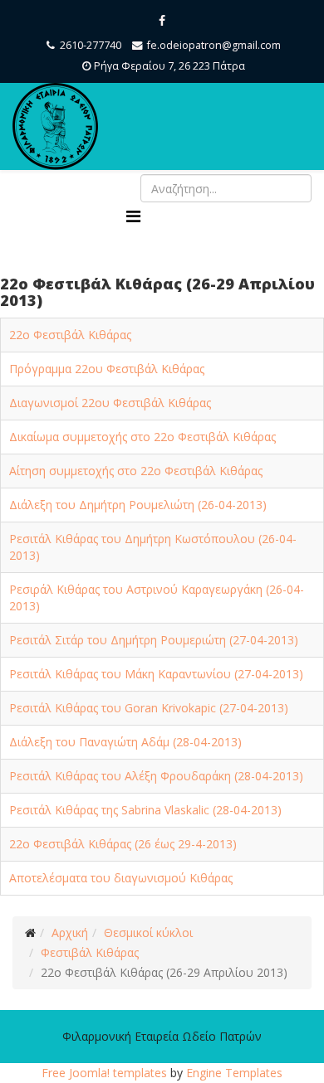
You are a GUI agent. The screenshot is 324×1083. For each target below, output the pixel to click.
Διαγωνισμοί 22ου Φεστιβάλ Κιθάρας (110, 402)
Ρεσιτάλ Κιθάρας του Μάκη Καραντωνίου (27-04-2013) (156, 674)
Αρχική (70, 932)
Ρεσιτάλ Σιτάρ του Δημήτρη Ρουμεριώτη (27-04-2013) (153, 640)
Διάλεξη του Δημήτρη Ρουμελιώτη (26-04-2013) (138, 504)
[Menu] (133, 216)
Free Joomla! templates (104, 1073)
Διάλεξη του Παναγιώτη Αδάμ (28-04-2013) (125, 742)
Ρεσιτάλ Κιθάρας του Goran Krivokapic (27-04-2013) (148, 708)
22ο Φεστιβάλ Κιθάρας (70, 334)
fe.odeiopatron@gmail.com (214, 45)
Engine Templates (234, 1073)
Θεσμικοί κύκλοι (148, 932)
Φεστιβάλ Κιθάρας (90, 952)
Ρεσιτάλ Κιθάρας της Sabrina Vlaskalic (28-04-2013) (145, 810)
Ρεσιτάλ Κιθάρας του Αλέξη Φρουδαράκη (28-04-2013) (156, 776)
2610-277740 (90, 45)
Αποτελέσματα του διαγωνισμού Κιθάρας (121, 878)
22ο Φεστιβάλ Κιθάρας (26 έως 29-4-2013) (123, 844)
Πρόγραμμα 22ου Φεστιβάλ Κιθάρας (106, 368)
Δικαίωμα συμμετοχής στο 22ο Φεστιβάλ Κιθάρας (142, 436)
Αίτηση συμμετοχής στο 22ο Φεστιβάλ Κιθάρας (136, 470)
